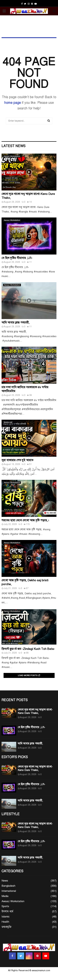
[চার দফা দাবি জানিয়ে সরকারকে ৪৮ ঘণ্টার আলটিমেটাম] (29, 365)
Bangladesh (8, 885)
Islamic (6, 916)
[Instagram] (29, 955)
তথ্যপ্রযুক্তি (6, 927)
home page (12, 102)
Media (5, 896)
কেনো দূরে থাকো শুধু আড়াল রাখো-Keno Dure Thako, (35, 711)
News (6, 349)
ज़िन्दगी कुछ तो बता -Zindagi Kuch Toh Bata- (28, 649)
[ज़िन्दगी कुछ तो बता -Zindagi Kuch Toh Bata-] (29, 626)
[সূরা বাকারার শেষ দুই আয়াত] (29, 438)
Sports (5, 906)
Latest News (14, 146)
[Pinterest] (37, 955)
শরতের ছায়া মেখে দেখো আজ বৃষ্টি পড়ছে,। (25, 520)
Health (5, 921)
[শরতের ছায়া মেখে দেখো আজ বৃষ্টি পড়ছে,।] (29, 498)
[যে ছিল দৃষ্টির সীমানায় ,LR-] (29, 236)
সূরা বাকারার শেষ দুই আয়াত (17, 460)
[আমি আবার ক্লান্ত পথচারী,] (29, 300)
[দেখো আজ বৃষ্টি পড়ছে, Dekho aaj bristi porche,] (29, 558)
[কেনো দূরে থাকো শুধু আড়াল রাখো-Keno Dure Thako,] (29, 172)
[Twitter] (20, 955)
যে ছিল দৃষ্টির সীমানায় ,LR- (17, 258)
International (9, 891)
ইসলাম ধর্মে (8, 422)
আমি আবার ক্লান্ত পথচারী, (16, 322)
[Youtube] (45, 955)
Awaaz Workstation (12, 156)
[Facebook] (12, 955)
